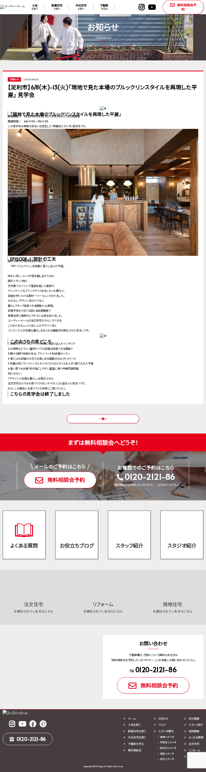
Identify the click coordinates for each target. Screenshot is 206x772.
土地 (34, 6)
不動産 (104, 6)
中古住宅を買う (137, 737)
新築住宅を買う (137, 731)
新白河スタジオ (168, 748)
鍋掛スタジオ (167, 753)
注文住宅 (194, 744)
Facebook (32, 723)
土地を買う (134, 725)
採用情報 (194, 731)
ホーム (131, 718)
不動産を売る (135, 744)
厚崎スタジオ (167, 737)
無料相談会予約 (187, 7)
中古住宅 (81, 6)
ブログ (162, 725)
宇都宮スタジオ (168, 742)
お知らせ (163, 718)
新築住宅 (57, 6)
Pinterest (43, 723)
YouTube (152, 7)
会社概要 (194, 718)
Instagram (141, 7)
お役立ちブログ (77, 545)
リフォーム (194, 750)
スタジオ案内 (166, 731)
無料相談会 (134, 750)
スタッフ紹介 (129, 545)
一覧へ (103, 419)
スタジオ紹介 (181, 545)
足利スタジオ (167, 759)
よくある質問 (24, 545)
